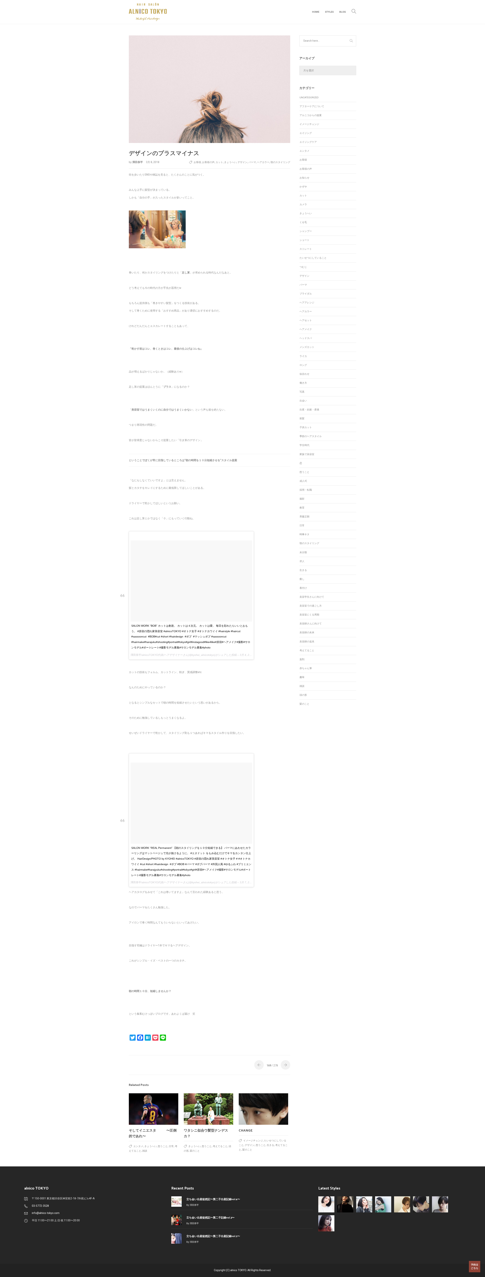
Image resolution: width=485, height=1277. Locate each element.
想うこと (163, 1146)
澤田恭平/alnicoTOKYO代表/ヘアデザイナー (157, 654)
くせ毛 (303, 222)
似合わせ (304, 374)
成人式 (303, 481)
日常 (171, 1146)
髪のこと (195, 1150)
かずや (303, 186)
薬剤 (302, 659)
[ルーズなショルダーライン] (383, 1204)
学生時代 (304, 445)
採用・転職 (306, 489)
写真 (302, 391)
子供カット (306, 427)
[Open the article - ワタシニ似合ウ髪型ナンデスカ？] (208, 1109)
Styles (329, 11)
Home (315, 11)
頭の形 (303, 695)
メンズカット (307, 347)
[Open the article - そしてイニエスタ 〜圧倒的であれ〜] (153, 1109)
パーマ (252, 162)
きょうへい (230, 162)
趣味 (302, 677)
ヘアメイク (306, 329)
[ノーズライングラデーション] (421, 1204)
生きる (270, 1145)
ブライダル (306, 293)
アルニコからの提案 (311, 115)
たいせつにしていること (313, 257)
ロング (303, 365)
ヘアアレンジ (307, 302)
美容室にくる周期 (309, 614)
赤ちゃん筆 (306, 668)
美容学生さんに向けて (312, 596)
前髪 (302, 418)
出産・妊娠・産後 (309, 409)
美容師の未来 (307, 632)
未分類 (303, 552)
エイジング (306, 133)
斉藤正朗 (304, 516)
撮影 (302, 498)
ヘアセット (306, 320)
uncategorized (309, 97)
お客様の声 (208, 162)
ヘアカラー (263, 162)
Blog (342, 11)
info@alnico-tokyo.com (45, 1213)
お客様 (197, 162)
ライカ (303, 356)
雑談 (144, 1150)
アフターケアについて (312, 106)
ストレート (306, 249)
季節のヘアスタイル (311, 436)
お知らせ (304, 177)
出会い (303, 400)
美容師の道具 (307, 641)
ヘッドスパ (306, 338)
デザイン (242, 162)
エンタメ (138, 1146)
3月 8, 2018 (152, 162)
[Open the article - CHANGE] (263, 1109)
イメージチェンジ (253, 1140)
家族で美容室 (307, 454)
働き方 (303, 382)
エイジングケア (308, 142)
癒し (302, 579)
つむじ (303, 267)
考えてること (220, 1146)
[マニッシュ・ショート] (440, 1204)
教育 (302, 507)
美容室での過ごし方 (311, 605)
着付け (303, 588)
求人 (302, 561)
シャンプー (306, 231)
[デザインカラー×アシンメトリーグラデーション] (402, 1204)
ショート (304, 240)
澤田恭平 (137, 162)
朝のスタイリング (280, 162)
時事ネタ (304, 534)
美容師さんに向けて (311, 623)
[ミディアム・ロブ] (326, 1223)
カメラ (303, 204)
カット (219, 162)
